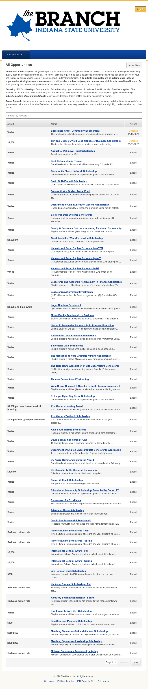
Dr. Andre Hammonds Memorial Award (72, 459)
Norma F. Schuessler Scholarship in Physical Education (82, 325)
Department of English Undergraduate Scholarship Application (86, 449)
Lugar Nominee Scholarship (66, 305)
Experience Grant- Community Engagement (75, 130)
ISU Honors (103, 681)
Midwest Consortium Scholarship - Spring (74, 651)
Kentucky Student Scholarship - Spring (73, 597)
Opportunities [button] (15, 54)
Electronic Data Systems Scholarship (71, 214)
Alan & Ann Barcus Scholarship (68, 429)
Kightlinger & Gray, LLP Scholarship (71, 611)
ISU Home (49, 681)
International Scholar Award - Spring (71, 560)
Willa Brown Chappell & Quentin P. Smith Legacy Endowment (85, 386)
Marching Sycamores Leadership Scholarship (76, 641)
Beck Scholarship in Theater (66, 161)
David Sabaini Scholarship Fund (69, 439)
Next (136, 662)
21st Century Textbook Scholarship (70, 416)
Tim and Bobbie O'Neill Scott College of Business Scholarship (86, 140)
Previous (124, 662)
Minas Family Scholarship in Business (72, 315)
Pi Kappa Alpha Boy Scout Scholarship (73, 396)
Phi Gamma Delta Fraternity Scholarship (73, 335)
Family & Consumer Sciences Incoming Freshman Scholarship (86, 228)
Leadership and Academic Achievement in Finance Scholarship (86, 281)
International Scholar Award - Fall (69, 550)
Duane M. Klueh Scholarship (67, 480)
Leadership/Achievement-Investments (72, 291)
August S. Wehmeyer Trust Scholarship (73, 151)
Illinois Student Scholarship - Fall (70, 530)
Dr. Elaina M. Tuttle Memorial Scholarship (74, 470)
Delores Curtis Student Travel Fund (70, 191)
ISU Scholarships (65, 681)
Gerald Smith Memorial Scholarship (71, 520)
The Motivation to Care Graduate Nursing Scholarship (81, 355)
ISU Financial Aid (85, 681)
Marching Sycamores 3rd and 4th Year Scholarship (79, 631)
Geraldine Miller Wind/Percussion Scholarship (77, 238)
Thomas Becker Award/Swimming (70, 379)
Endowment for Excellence (66, 500)
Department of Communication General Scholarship (80, 204)
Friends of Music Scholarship (67, 510)
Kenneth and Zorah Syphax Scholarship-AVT (76, 258)
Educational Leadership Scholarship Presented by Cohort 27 (85, 490)
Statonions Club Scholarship (67, 345)
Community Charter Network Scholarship (74, 171)
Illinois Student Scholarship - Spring (71, 540)
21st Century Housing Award (67, 406)
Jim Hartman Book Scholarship (68, 571)
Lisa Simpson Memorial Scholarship (71, 621)
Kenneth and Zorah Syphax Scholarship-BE (75, 268)
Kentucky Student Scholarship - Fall (71, 584)
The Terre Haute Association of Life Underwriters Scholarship (85, 365)
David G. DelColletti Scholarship (69, 181)
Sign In (140, 9)
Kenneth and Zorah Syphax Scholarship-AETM (77, 248)
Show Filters (134, 65)
